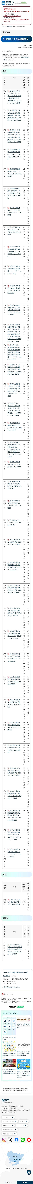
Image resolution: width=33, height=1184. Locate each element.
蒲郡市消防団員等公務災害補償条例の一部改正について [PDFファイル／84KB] (14, 251)
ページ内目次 (8, 51)
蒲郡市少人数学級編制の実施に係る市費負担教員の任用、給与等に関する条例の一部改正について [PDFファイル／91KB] (14, 449)
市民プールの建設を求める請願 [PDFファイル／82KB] (14, 902)
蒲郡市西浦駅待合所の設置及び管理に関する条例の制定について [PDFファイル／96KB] (14, 309)
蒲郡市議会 (9, 26)
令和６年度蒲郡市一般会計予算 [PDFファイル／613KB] (14, 542)
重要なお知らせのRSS (22, 11)
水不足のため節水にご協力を (12, 16)
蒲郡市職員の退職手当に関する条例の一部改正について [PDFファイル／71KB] (14, 154)
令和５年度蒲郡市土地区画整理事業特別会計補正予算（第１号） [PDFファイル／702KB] (14, 834)
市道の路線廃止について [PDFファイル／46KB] (14, 523)
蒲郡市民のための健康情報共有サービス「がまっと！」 (9, 1055)
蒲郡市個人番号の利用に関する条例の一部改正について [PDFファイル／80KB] (14, 193)
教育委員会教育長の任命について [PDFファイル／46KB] (14, 464)
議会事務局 (6, 976)
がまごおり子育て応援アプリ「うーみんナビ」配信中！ (23, 1025)
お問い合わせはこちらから (11, 987)
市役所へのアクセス (8, 1133)
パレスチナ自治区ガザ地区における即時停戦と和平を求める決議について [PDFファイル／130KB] (15, 949)
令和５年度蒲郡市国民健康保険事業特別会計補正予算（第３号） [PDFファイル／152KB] (14, 815)
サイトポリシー (6, 1117)
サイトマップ (20, 1125)
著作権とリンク (6, 1125)
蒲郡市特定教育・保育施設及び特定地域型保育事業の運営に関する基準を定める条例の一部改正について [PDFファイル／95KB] (14, 352)
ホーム (4, 26)
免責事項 (22, 1121)
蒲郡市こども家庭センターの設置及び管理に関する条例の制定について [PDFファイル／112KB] (14, 369)
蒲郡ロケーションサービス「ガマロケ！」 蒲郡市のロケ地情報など (23, 1053)
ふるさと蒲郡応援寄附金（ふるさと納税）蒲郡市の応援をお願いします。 (9, 1071)
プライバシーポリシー (8, 1121)
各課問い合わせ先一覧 (8, 1129)
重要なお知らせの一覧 (9, 11)
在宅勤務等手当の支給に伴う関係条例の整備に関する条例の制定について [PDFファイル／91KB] (14, 115)
